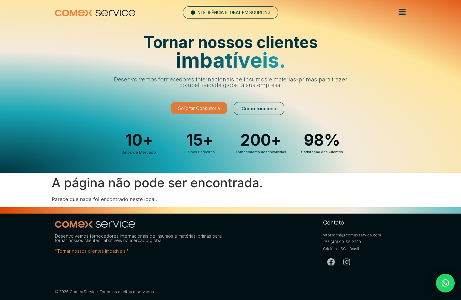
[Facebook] (331, 262)
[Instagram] (346, 262)
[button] (230, 12)
